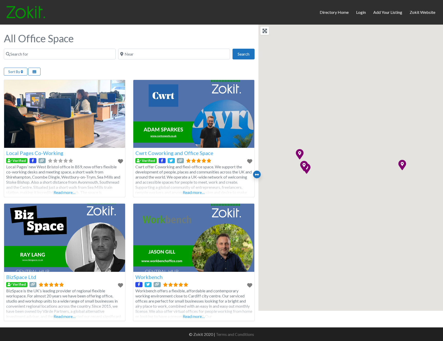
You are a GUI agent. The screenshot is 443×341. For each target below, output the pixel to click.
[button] (303, 165)
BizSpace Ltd (21, 277)
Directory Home (334, 12)
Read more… (65, 192)
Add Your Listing (387, 12)
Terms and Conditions (235, 334)
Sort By (14, 71)
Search (246, 53)
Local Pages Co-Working (34, 153)
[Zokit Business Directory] (26, 11)
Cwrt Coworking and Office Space (174, 153)
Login (361, 12)
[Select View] (34, 72)
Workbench (149, 277)
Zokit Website (422, 12)
